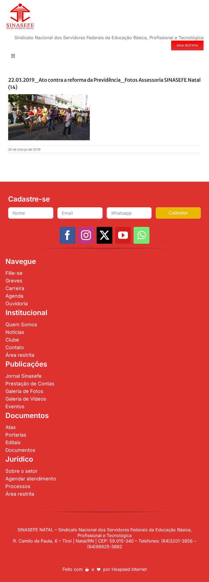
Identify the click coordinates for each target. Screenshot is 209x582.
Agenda (14, 296)
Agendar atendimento (30, 479)
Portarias (15, 435)
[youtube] (123, 235)
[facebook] (67, 235)
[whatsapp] (141, 235)
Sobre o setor (21, 471)
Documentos (20, 450)
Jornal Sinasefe (23, 376)
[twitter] (104, 235)
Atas (10, 427)
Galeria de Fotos (24, 391)
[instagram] (86, 235)
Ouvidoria (16, 303)
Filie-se (14, 273)
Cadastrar (178, 213)
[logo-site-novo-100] (20, 5)
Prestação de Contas (29, 383)
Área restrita (19, 355)
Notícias (14, 332)
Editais (13, 442)
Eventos (14, 406)
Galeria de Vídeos (25, 399)
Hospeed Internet (129, 569)
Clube (12, 340)
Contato (14, 347)
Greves (13, 281)
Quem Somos (21, 324)
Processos (17, 486)
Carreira (14, 288)
